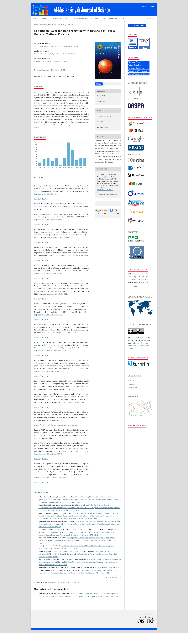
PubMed (45, 199)
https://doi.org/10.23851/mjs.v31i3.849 (52, 70)
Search (151, 18)
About (34, 18)
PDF (99, 84)
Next (117, 578)
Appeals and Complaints (137, 71)
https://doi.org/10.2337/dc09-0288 (46, 194)
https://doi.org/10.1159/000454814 (46, 371)
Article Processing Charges (138, 74)
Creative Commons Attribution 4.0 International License (138, 345)
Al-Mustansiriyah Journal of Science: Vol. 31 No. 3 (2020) (99, 596)
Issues (44, 18)
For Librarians (132, 387)
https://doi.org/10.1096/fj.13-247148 (55, 294)
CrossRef (37, 199)
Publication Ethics (80, 18)
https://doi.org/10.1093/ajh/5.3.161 (73, 402)
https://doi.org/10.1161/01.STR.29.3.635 (48, 273)
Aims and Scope (134, 62)
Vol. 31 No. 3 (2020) (55, 25)
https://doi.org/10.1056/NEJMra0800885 (48, 220)
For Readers (132, 381)
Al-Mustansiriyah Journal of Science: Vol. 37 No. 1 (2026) (80, 535)
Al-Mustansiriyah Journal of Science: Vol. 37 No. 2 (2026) (59, 502)
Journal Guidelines (116, 18)
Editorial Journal (59, 18)
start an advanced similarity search (57, 582)
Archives (43, 25)
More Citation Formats (108, 194)
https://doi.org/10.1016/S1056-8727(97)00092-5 (61, 425)
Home (36, 25)
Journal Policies (98, 18)
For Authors (132, 384)
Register (144, 6)
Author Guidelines (135, 65)
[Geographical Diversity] (141, 316)
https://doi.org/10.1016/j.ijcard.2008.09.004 (49, 454)
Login (152, 6)
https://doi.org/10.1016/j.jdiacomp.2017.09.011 (51, 477)
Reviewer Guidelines (136, 68)
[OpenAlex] (136, 177)
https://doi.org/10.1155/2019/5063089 (63, 333)
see (135, 286)
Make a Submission (136, 25)
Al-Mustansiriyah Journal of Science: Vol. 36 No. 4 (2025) (89, 573)
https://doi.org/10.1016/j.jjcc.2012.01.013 (48, 315)
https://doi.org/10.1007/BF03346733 (59, 237)
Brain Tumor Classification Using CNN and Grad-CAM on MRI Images (86, 546)
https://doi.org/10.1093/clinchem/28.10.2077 (50, 351)
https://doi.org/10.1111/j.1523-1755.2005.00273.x (70, 255)
